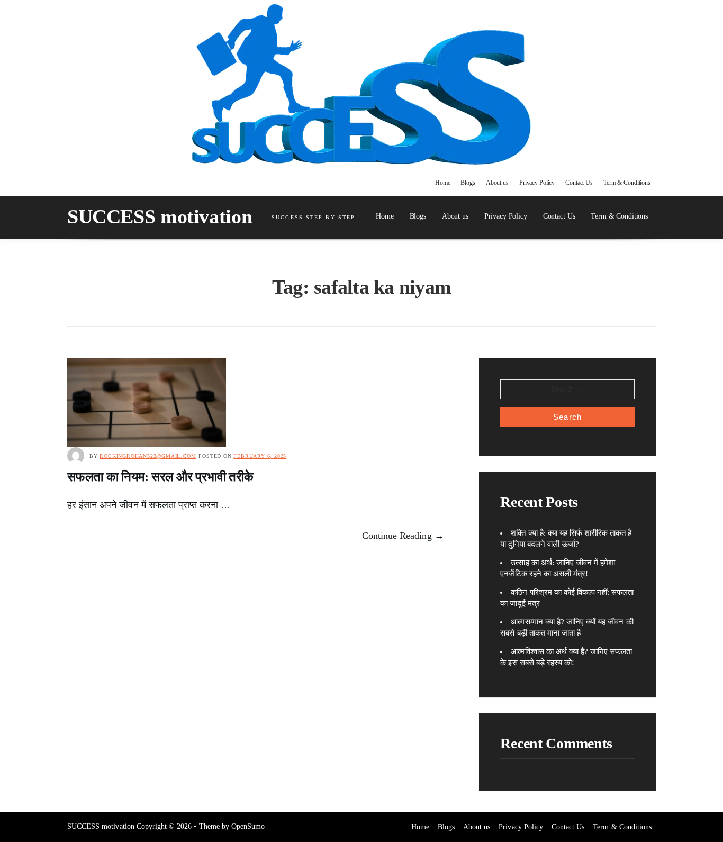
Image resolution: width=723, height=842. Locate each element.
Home (442, 182)
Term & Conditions (626, 182)
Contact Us (579, 182)
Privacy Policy (537, 182)
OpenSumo (248, 826)
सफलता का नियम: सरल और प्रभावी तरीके (160, 477)
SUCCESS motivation (159, 216)
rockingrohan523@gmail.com (148, 456)
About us (497, 182)
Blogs (467, 182)
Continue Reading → (403, 535)
